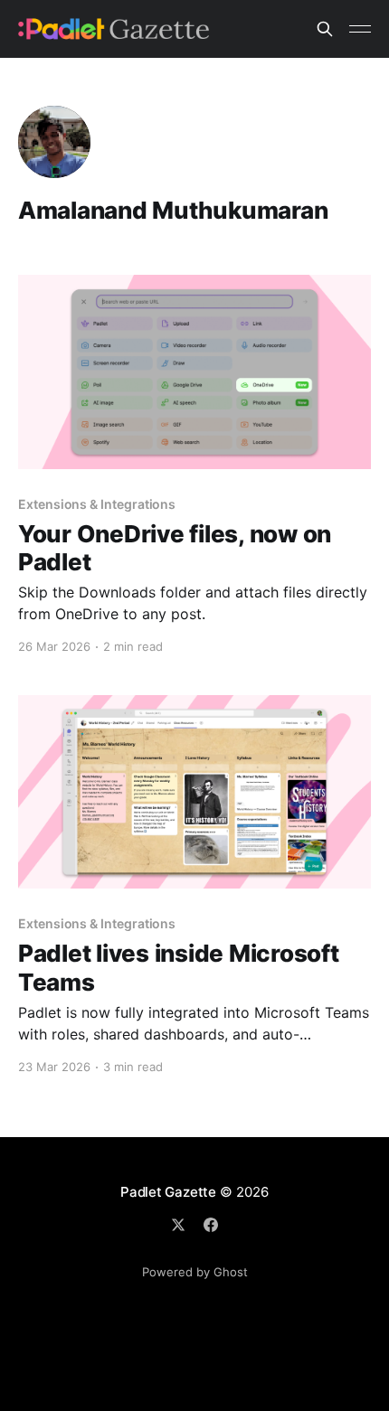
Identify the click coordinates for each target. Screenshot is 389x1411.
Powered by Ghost (195, 1272)
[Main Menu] (360, 28)
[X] (178, 1225)
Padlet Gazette (168, 1191)
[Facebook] (211, 1225)
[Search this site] (324, 28)
